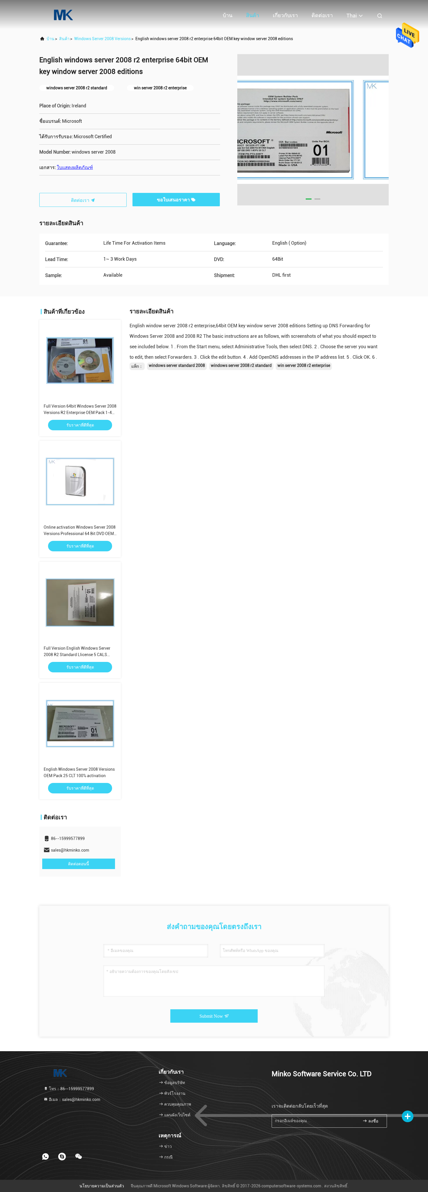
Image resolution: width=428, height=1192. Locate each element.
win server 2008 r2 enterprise (303, 365)
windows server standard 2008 (177, 365)
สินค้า (252, 15)
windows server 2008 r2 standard (241, 365)
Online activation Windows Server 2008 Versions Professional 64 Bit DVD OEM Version (80, 533)
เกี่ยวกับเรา (285, 15)
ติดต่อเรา (322, 15)
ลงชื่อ (372, 1121)
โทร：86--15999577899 (71, 1088)
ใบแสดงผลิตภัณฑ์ (75, 167)
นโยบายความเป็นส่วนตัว (101, 1186)
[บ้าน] (62, 14)
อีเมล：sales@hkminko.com (74, 1099)
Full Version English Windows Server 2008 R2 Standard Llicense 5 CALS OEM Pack (77, 654)
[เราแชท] (78, 1156)
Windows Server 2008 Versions (102, 38)
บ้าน (227, 15)
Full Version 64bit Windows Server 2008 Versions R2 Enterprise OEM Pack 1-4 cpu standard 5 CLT (80, 412)
